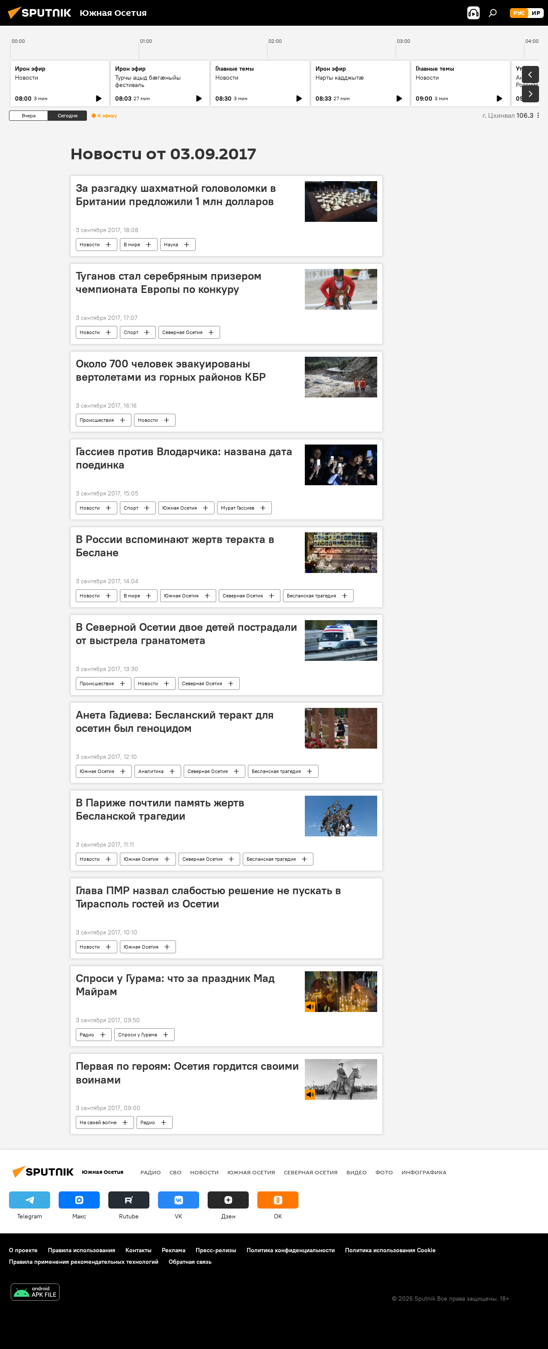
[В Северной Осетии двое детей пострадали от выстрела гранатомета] (341, 640)
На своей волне (98, 1122)
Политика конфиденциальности (291, 1250)
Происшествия (97, 420)
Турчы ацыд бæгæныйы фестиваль (148, 81)
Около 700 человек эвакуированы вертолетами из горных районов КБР (171, 370)
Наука (171, 244)
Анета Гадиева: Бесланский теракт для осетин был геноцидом (175, 721)
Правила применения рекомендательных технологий (83, 1261)
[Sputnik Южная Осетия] (42, 20)
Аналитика (151, 771)
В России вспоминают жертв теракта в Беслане (175, 545)
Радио (87, 1034)
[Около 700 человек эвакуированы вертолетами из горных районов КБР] (341, 377)
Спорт (131, 332)
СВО (176, 1172)
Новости (26, 77)
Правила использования (81, 1250)
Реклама (173, 1250)
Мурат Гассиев (237, 507)
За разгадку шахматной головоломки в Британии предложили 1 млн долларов (176, 194)
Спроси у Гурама (137, 1034)
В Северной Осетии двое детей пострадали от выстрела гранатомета (186, 633)
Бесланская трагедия (311, 595)
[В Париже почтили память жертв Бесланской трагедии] (341, 816)
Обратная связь (190, 1261)
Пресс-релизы (216, 1250)
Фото (384, 1172)
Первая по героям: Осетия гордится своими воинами (187, 1072)
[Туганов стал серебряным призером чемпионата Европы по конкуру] (341, 289)
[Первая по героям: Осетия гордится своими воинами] (341, 1079)
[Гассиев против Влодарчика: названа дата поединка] (341, 465)
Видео (356, 1172)
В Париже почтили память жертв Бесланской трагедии (160, 809)
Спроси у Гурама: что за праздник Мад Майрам (175, 984)
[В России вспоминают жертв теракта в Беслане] (341, 552)
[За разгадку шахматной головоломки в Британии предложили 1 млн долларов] (341, 201)
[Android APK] (35, 1293)
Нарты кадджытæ (340, 77)
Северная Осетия (182, 332)
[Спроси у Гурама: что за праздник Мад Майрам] (341, 991)
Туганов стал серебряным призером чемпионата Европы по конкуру (169, 282)
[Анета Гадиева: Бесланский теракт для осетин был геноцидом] (341, 728)
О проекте (23, 1250)
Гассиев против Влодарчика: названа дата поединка (184, 458)
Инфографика (424, 1172)
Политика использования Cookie (390, 1250)
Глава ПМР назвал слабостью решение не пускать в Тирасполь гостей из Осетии (208, 896)
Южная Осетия (179, 507)
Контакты (138, 1250)
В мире (132, 244)
